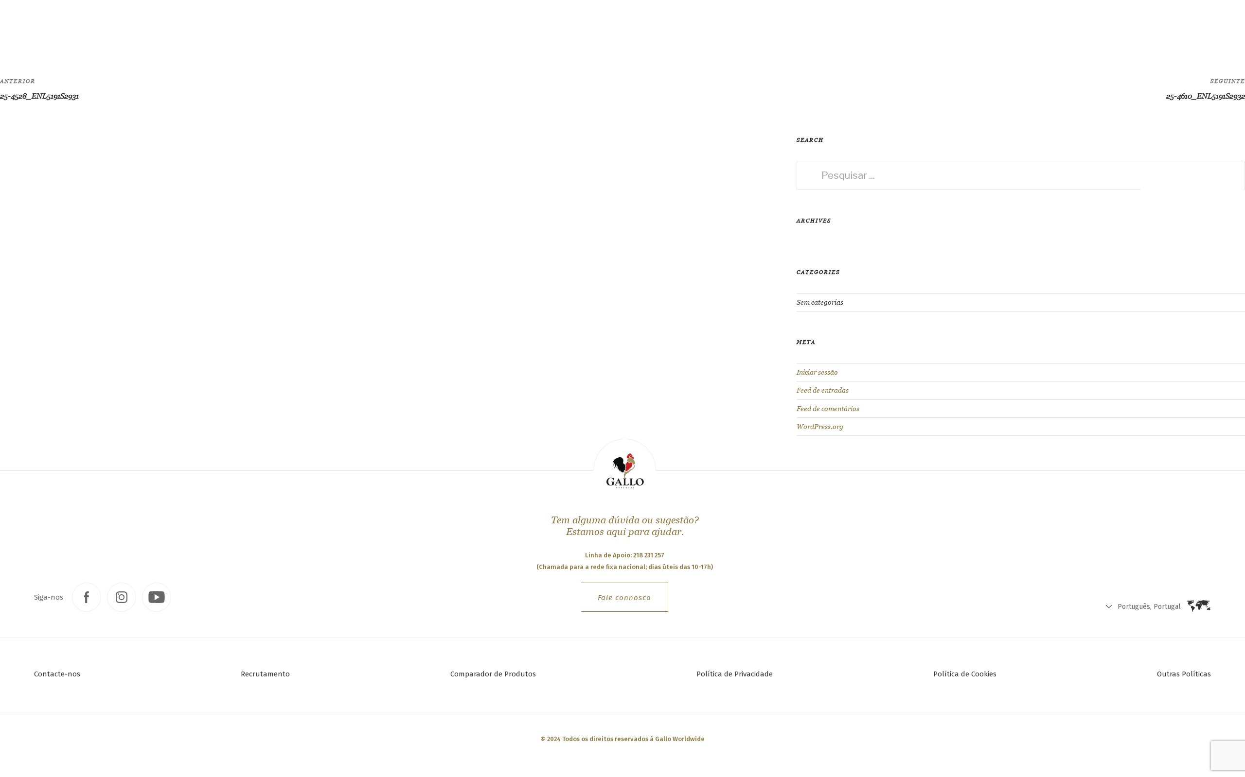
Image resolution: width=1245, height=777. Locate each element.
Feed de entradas (823, 390)
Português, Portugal (1006, 29)
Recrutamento (265, 674)
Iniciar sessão (817, 372)
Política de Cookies (964, 674)
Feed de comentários (828, 409)
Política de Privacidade (734, 674)
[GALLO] (27, 27)
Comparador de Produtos (493, 674)
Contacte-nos (57, 674)
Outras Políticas (1184, 674)
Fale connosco (624, 597)
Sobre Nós (252, 27)
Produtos (136, 26)
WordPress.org (820, 427)
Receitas (199, 27)
